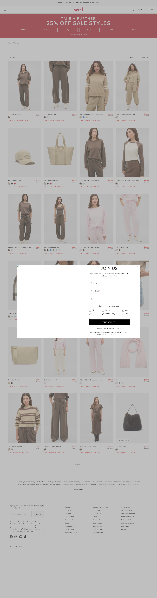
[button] (138, 267)
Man (126, 310)
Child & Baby (110, 314)
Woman (108, 310)
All (93, 310)
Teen (94, 314)
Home (127, 314)
